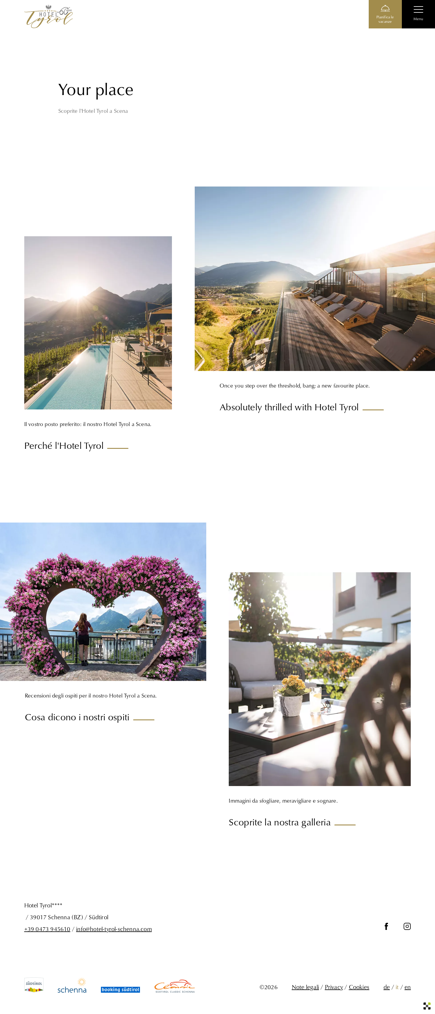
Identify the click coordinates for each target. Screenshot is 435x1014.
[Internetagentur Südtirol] (427, 1006)
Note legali (305, 987)
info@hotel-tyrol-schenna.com (114, 929)
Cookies (359, 987)
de (387, 987)
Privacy (334, 987)
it (397, 987)
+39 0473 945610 (47, 929)
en (408, 987)
